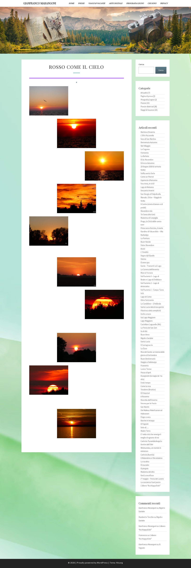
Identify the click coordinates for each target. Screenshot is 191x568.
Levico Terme (146, 369)
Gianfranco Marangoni (39, 3)
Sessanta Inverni (147, 190)
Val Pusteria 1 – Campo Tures (152, 290)
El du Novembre (147, 159)
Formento (145, 153)
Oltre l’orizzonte (147, 300)
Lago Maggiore (147, 321)
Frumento (145, 365)
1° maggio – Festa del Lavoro (152, 479)
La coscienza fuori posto (150, 482)
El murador (145, 465)
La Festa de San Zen (149, 328)
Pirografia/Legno (135, 3)
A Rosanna (145, 396)
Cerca (141, 64)
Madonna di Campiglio (149, 218)
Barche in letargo (147, 420)
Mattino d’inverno (148, 132)
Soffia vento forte (148, 173)
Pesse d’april (146, 372)
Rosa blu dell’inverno (149, 400)
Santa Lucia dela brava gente (152, 307)
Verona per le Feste (148, 403)
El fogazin (145, 424)
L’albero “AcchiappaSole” (150, 485)
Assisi (143, 248)
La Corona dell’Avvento (150, 269)
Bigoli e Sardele (147, 338)
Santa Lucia (145, 341)
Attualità (144, 93)
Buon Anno (145, 334)
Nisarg (119, 562)
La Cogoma (145, 149)
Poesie (81, 3)
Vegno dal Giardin (147, 255)
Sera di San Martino (148, 139)
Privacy (164, 3)
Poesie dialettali (147, 106)
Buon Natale (146, 242)
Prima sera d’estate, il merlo (152, 228)
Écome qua (145, 262)
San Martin (145, 407)
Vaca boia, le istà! (147, 183)
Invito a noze (146, 314)
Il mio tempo (145, 382)
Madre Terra (145, 431)
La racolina (145, 461)
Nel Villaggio (145, 146)
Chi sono (152, 3)
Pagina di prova (147, 96)
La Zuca (144, 348)
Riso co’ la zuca (147, 273)
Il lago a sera (145, 417)
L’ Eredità (144, 252)
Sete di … (145, 427)
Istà (142, 293)
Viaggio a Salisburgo (149, 362)
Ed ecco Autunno (147, 163)
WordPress (102, 562)
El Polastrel (145, 393)
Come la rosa (146, 386)
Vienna (143, 259)
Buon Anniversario (148, 358)
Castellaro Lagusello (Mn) (151, 324)
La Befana (145, 156)
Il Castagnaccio (147, 345)
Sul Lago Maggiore (148, 317)
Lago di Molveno (147, 187)
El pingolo (144, 468)
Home (71, 3)
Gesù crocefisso (147, 475)
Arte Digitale (115, 3)
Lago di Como (146, 297)
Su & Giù (144, 331)
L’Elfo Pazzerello (147, 135)
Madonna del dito (147, 472)
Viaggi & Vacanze (96, 3)
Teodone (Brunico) (148, 389)
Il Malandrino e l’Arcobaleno (151, 458)
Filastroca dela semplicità (151, 310)
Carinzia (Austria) (147, 454)
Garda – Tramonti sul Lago (151, 266)
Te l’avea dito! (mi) (148, 214)
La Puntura (145, 238)
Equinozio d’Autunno (149, 180)
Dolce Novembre (147, 245)
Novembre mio (146, 211)
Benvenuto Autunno (149, 142)
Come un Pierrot (147, 176)
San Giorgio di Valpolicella (151, 194)
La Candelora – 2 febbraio (151, 303)
